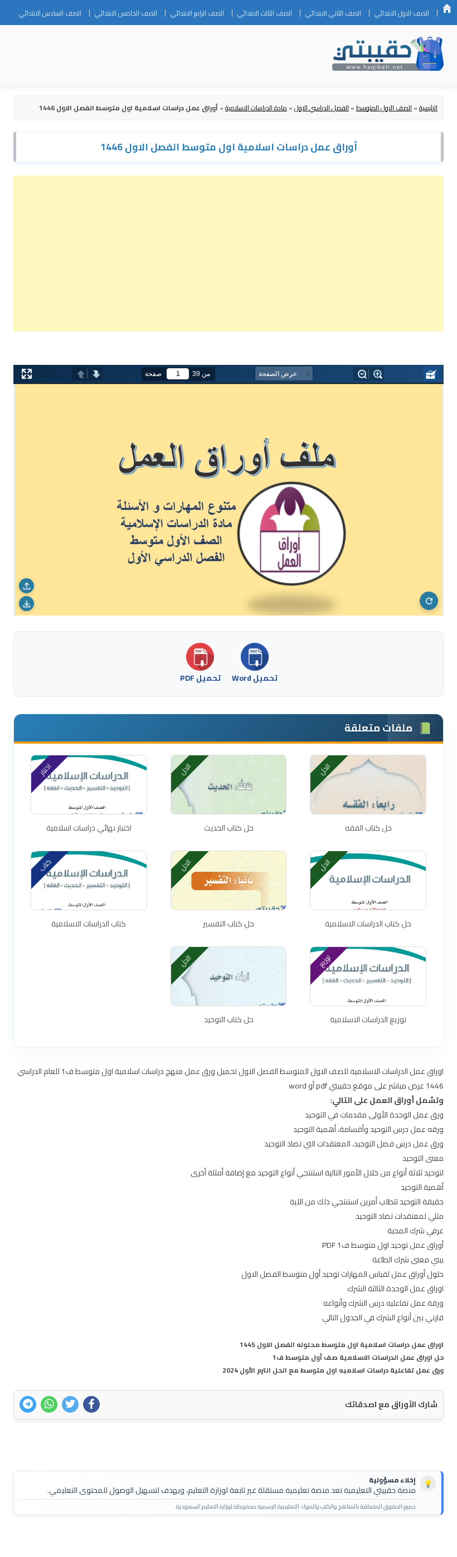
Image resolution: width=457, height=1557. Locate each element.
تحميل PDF (200, 678)
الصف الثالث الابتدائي (264, 13)
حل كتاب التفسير (228, 923)
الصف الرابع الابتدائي (197, 13)
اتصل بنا (418, 1541)
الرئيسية (447, 8)
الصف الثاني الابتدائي (333, 13)
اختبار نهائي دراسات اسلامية (89, 828)
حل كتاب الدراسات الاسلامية (368, 923)
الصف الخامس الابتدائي (126, 13)
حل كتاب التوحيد (229, 1019)
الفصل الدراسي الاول (321, 107)
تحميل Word (255, 678)
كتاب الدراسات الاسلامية (88, 923)
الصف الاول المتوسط (384, 107)
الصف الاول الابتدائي (402, 13)
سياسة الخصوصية (365, 1541)
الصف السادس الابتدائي (50, 13)
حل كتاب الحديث (229, 828)
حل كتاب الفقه (368, 828)
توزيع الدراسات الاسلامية (368, 1019)
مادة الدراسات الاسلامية (256, 107)
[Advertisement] (228, 253)
